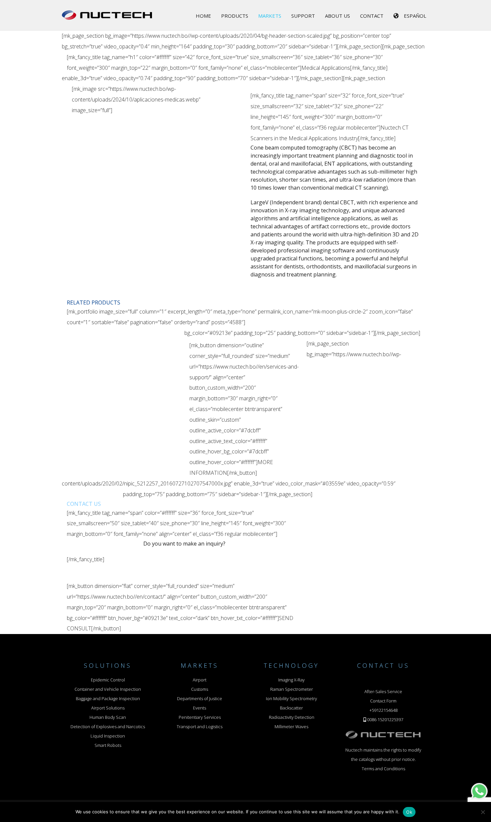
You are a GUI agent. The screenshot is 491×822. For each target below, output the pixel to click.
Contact (371, 15)
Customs (199, 689)
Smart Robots (108, 745)
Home (203, 15)
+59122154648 (383, 710)
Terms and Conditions (383, 769)
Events (199, 708)
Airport (199, 680)
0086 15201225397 (385, 719)
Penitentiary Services (200, 717)
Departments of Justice (199, 698)
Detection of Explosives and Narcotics (107, 727)
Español (415, 15)
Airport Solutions (108, 708)
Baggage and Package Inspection (108, 698)
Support (303, 15)
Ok (409, 812)
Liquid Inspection (108, 736)
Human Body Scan (108, 717)
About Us (337, 15)
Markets (269, 15)
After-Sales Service (383, 691)
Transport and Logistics (199, 727)
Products (234, 15)
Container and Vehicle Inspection (107, 689)
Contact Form (383, 701)
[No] (482, 812)
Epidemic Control (108, 680)
